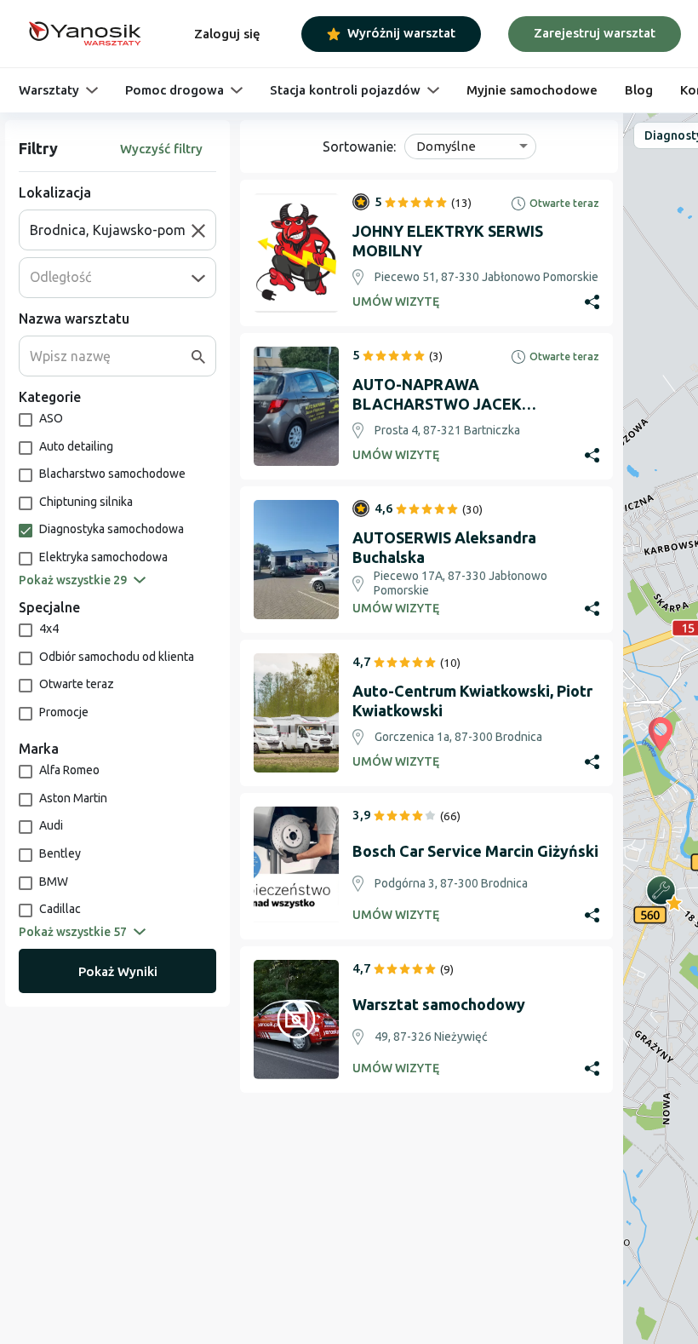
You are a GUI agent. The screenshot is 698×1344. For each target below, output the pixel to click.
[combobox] (111, 230)
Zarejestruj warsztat (594, 33)
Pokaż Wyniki (117, 971)
